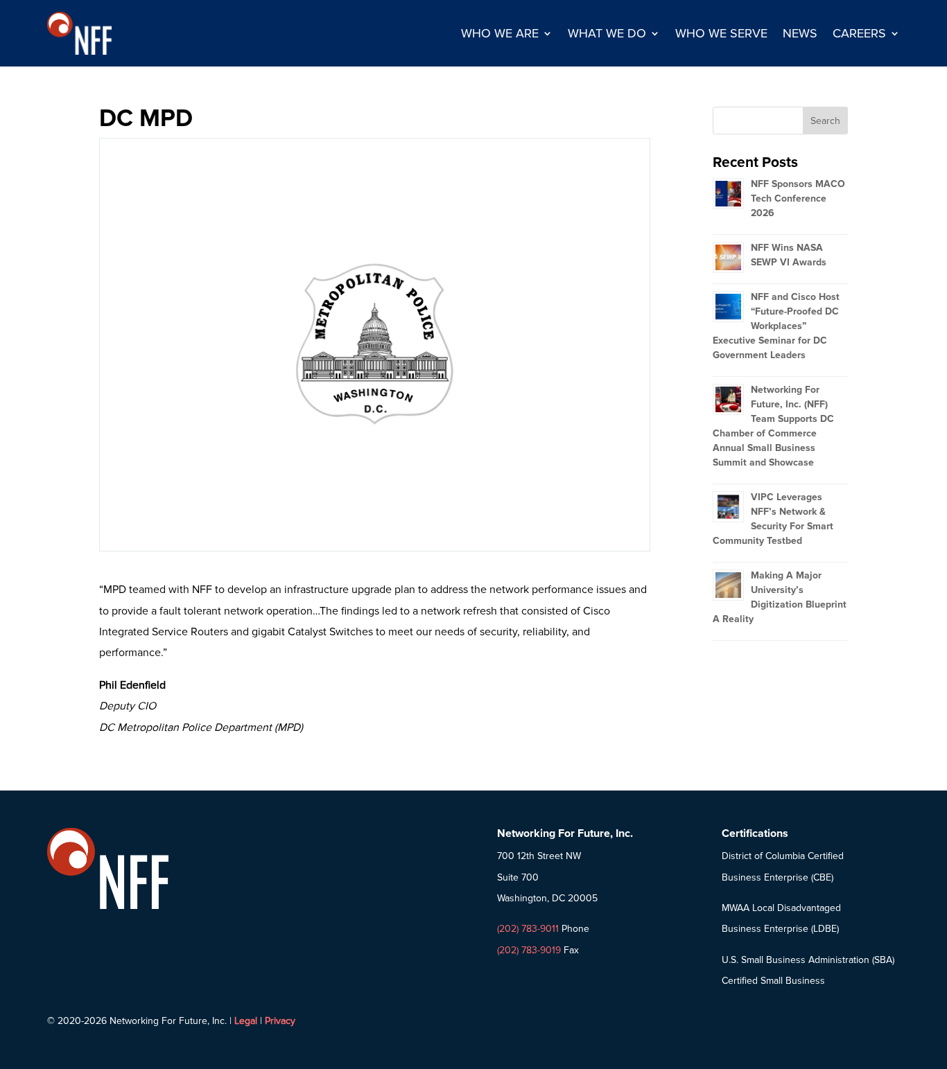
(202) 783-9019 (529, 950)
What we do (607, 33)
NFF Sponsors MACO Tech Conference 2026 (798, 198)
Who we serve (721, 33)
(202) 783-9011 (528, 929)
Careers (859, 33)
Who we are (500, 33)
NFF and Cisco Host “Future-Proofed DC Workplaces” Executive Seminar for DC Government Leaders (776, 326)
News (800, 33)
